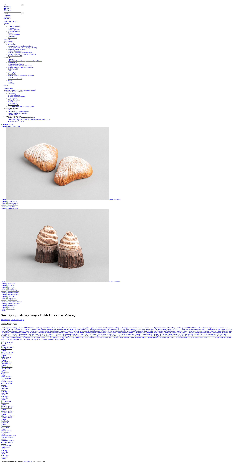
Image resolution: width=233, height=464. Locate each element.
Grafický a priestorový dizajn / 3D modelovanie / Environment (28, 332)
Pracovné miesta (12, 38)
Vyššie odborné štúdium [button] (11, 108)
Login (9, 70)
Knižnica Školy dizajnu (14, 51)
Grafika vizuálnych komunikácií (17, 113)
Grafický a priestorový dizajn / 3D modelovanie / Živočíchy (107, 329)
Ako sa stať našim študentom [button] (13, 116)
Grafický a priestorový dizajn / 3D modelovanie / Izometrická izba (37, 329)
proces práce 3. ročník (4, 389)
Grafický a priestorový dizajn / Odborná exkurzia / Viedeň (158, 337)
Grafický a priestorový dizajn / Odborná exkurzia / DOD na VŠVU (194, 337)
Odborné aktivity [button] (9, 43)
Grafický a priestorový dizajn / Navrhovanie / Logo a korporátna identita (33, 331)
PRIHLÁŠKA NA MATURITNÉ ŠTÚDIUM (21, 118)
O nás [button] (6, 25)
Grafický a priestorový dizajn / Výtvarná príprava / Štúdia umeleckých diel (22, 336)
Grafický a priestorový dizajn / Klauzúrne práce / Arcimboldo (72, 331)
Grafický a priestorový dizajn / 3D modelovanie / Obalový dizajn (98, 332)
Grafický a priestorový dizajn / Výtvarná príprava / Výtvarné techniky (109, 334)
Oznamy (10, 77)
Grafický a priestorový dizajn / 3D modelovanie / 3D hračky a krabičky (190, 328)
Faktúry (10, 82)
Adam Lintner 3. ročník (5, 428)
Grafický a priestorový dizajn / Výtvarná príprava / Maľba (153, 328)
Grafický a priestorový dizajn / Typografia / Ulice (213, 334)
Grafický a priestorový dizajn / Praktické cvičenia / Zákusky (89, 337)
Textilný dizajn (12, 114)
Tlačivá (10, 80)
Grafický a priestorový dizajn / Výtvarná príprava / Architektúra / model (137, 332)
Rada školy (11, 84)
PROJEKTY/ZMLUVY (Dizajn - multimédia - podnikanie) (25, 61)
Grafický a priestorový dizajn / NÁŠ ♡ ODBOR (15, 328)
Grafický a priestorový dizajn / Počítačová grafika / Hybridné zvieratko (64, 336)
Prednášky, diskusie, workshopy (17, 49)
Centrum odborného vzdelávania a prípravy (20, 46)
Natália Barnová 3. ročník (5, 433)
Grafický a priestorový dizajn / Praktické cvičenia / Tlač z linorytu (148, 334)
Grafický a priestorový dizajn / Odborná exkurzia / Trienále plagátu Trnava (143, 336)
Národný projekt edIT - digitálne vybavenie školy (22, 54)
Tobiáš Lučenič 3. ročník (5, 448)
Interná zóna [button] (7, 57)
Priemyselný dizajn (14, 95)
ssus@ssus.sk (28, 461)
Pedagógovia (11, 28)
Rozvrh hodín (12, 72)
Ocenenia (10, 33)
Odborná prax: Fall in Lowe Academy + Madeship (22, 47)
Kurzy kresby (12, 44)
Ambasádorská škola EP (15, 56)
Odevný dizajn (12, 101)
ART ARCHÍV (12, 62)
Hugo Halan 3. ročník (4, 374)
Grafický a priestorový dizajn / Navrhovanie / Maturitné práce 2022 (52, 337)
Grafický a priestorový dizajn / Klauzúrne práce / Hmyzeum (123, 337)
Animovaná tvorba (13, 105)
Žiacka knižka (12, 74)
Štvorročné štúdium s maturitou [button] (13, 92)
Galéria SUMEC (9, 41)
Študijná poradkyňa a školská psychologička (20, 67)
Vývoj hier (11, 110)
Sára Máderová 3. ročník (5, 359)
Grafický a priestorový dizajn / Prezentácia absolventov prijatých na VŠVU (44, 339)
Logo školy (11, 59)
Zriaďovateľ (11, 36)
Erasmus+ (7, 23)
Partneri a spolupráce (14, 29)
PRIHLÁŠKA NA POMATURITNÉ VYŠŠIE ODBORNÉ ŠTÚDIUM (29, 119)
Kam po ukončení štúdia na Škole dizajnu (20, 66)
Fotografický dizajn (14, 100)
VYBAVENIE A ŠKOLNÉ (16, 121)
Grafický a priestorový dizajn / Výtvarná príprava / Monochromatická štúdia (27, 334)
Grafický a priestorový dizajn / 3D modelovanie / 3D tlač (62, 332)
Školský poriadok (13, 69)
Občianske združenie (14, 34)
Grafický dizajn (12, 98)
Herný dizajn (11, 93)
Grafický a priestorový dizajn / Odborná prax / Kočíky (183, 334)
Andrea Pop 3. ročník (4, 423)
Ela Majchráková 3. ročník (6, 364)
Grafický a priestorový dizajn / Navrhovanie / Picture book (187, 331)
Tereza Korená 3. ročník (5, 403)
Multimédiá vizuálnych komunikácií (18, 111)
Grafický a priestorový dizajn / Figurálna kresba (18, 337)
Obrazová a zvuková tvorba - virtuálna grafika (21, 106)
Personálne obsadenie (14, 31)
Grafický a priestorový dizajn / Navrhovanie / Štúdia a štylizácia (142, 329)
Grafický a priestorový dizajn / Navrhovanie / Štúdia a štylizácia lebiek (110, 331)
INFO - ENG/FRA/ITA (11, 21)
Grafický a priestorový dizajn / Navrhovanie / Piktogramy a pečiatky (150, 331)
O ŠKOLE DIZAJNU (14, 26)
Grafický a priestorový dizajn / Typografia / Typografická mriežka (84, 328)
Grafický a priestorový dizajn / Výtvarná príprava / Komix (119, 328)
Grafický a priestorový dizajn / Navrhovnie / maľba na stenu (182, 336)
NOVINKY (7, 39)
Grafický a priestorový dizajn (16, 96)
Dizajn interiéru (12, 103)
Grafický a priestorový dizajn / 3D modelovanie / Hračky (73, 329)
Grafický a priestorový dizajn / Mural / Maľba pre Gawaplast (47, 328)
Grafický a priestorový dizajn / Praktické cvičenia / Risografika (103, 336)
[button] (20, 89)
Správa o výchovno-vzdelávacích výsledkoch (21, 75)
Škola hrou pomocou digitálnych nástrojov (20, 52)
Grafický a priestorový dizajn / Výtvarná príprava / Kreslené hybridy (181, 329)
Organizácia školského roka (16, 64)
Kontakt (6, 85)
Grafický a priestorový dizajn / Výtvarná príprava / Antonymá (176, 332)
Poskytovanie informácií (15, 79)
